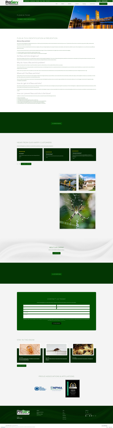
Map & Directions (39, 415)
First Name (25, 305)
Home (63, 412)
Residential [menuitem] (69, 3)
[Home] (12, 3)
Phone (24, 307)
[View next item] (19, 164)
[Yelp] (87, 412)
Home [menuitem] (56, 3)
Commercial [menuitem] (77, 3)
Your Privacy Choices (14, 425)
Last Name (58, 305)
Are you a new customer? (26, 312)
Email (57, 307)
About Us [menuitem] (63, 3)
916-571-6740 (104, 1)
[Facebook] (85, 412)
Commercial (64, 417)
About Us (64, 413)
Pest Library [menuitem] (84, 3)
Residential (64, 415)
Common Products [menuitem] (92, 3)
